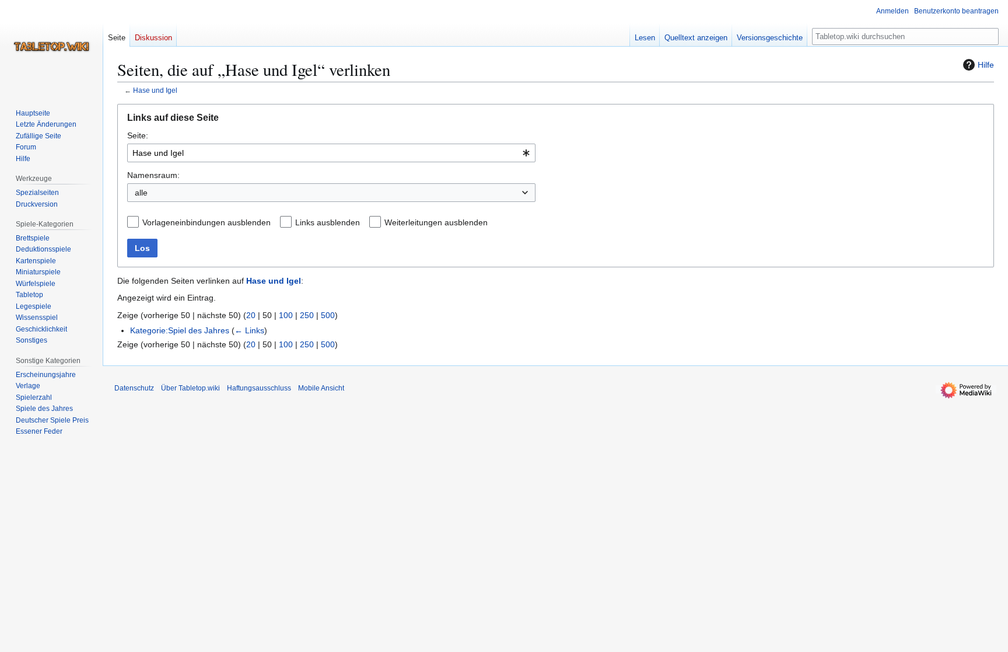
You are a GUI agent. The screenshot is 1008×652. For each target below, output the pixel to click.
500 (328, 315)
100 (286, 315)
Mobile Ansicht (321, 388)
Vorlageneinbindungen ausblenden (206, 222)
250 (307, 315)
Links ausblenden (327, 222)
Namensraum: (153, 175)
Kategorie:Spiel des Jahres (179, 330)
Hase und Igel (155, 90)
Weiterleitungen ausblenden (436, 222)
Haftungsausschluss (259, 388)
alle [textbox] (141, 192)
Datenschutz (134, 388)
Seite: (137, 135)
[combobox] (331, 153)
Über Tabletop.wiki (190, 388)
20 (251, 315)
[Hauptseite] (51, 46)
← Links (249, 330)
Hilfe (986, 64)
